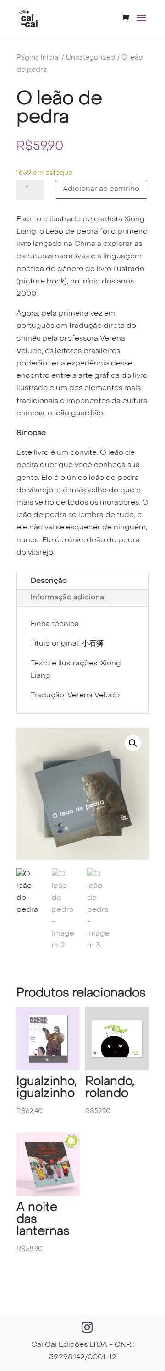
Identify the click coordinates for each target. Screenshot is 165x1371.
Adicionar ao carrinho (101, 189)
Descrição (49, 581)
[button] (133, 743)
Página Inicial (38, 57)
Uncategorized (90, 57)
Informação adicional (68, 597)
